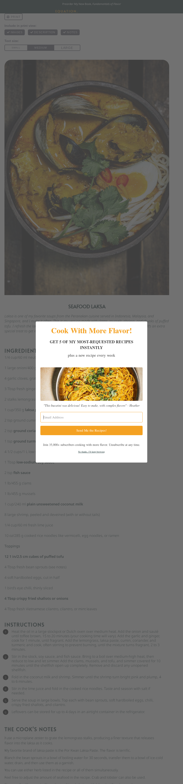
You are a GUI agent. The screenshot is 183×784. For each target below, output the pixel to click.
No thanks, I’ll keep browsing (91, 451)
